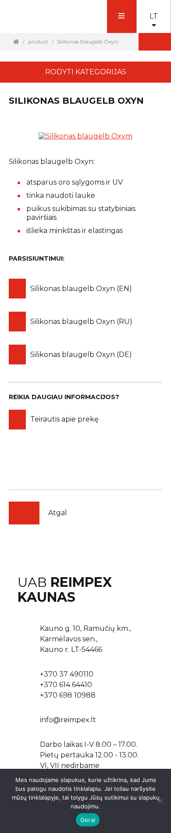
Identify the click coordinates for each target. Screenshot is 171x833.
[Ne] (160, 801)
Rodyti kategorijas (85, 72)
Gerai (87, 819)
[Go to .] (16, 41)
